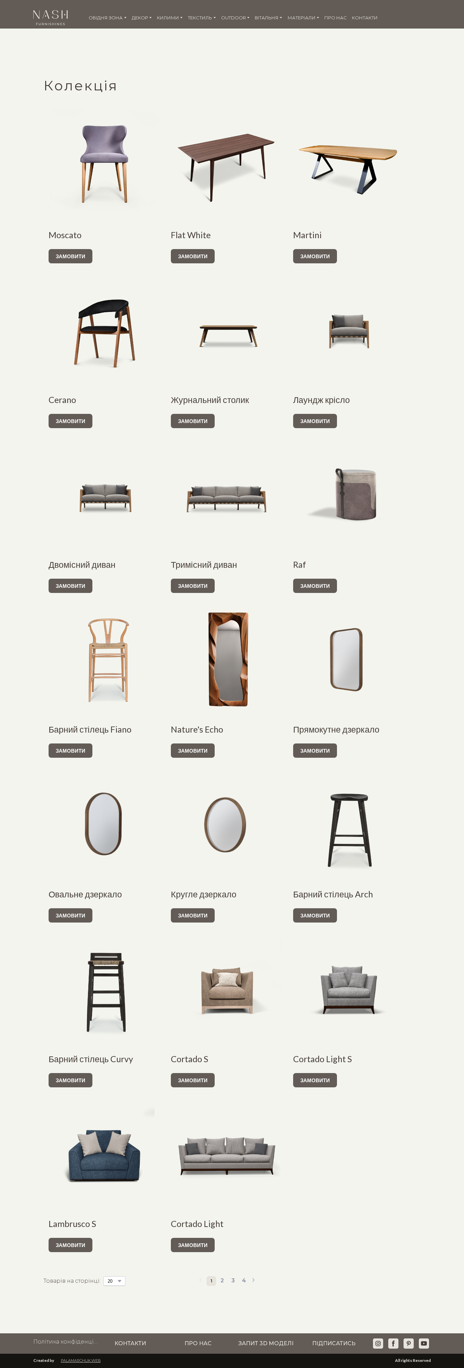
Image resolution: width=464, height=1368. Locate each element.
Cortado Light (197, 1223)
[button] (70, 256)
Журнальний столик (210, 399)
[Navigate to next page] (253, 1281)
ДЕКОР (140, 17)
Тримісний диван (204, 564)
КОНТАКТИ (365, 17)
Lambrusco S (72, 1223)
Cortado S (189, 1059)
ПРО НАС (335, 17)
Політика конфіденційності (65, 1341)
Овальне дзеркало (85, 894)
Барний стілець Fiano (90, 729)
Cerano (62, 399)
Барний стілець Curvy (91, 1059)
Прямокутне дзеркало (336, 729)
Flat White (191, 235)
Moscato (65, 235)
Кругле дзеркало (203, 894)
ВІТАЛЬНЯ (267, 17)
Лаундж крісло (321, 399)
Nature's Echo (197, 729)
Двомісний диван (82, 564)
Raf (299, 564)
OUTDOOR (233, 17)
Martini (307, 235)
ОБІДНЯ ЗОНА (106, 17)
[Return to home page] (50, 17)
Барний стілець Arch (333, 894)
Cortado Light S (322, 1059)
